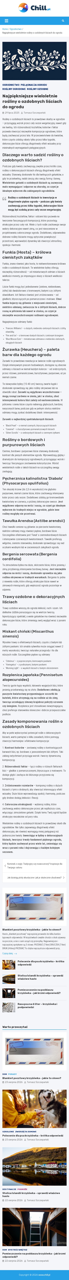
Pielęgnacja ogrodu (34, 85)
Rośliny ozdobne (37, 89)
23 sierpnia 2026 (14, 1082)
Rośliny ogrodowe (14, 89)
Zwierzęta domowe (25, 1132)
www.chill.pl (44, 1275)
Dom (4, 1074)
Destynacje (9, 1189)
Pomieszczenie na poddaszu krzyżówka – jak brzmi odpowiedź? (39, 991)
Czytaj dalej (7, 953)
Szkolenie (8, 1132)
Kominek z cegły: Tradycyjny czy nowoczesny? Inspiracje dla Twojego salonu (34, 866)
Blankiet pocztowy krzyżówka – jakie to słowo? (31, 929)
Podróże (22, 1189)
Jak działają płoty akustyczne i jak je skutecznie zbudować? (34, 877)
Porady (12, 1074)
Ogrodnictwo (10, 85)
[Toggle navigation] (6, 21)
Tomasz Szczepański (35, 112)
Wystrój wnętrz (17, 1250)
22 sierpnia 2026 (14, 1200)
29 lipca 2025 (12, 112)
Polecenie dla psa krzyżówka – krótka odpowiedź (32, 1135)
